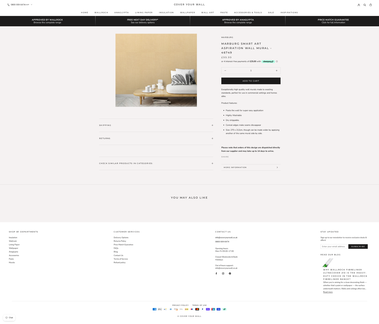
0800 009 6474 (18, 4)
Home (84, 12)
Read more (328, 292)
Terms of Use (199, 305)
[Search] (365, 4)
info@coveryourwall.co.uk (226, 237)
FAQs (116, 248)
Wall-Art (207, 12)
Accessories (14, 255)
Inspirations (289, 12)
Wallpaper (187, 12)
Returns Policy (120, 241)
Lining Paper (14, 244)
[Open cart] (371, 4)
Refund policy (120, 262)
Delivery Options (121, 237)
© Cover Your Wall (189, 316)
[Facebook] (231, 156)
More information (235, 167)
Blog (116, 251)
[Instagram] (223, 273)
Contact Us (118, 255)
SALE (271, 12)
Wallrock (101, 12)
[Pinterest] (239, 156)
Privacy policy (180, 305)
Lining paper (144, 12)
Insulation (166, 12)
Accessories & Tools (248, 12)
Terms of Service (121, 259)
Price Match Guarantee (123, 244)
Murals (12, 262)
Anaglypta (121, 12)
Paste (224, 12)
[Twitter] (235, 156)
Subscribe (358, 246)
